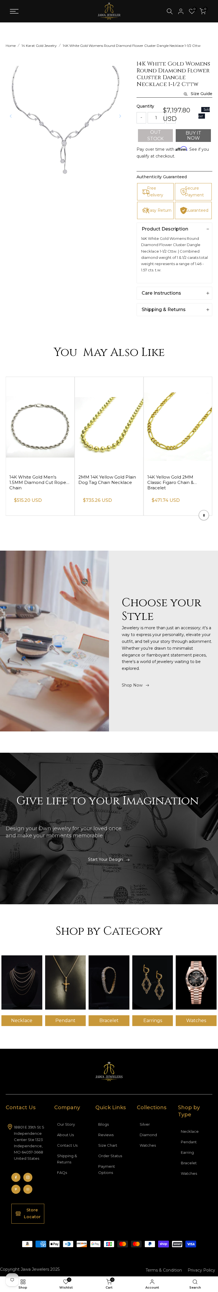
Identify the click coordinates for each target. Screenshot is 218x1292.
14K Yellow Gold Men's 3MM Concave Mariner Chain (39, 479)
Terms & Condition (164, 1270)
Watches (148, 1145)
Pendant (189, 1142)
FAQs (62, 1172)
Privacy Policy (201, 1270)
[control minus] (141, 117)
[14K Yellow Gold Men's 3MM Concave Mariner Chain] (40, 423)
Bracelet (189, 1163)
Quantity (145, 106)
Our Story (66, 1124)
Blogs (103, 1124)
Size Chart (107, 1145)
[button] (120, 116)
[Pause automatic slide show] (204, 515)
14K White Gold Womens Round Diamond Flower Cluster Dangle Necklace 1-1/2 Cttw (132, 45)
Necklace (190, 1131)
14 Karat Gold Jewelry (39, 45)
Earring (187, 1152)
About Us (65, 1134)
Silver (145, 1124)
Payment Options (106, 1169)
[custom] (15, 1177)
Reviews (106, 1134)
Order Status (110, 1155)
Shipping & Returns (67, 1158)
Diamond (148, 1134)
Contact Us (67, 1145)
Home (11, 45)
